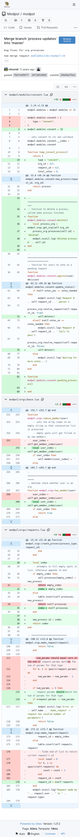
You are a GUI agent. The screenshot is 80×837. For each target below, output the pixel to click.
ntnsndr (14, 69)
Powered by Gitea (31, 823)
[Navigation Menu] (74, 4)
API (63, 833)
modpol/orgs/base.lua (24, 399)
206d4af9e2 (67, 75)
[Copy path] (51, 94)
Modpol (13, 14)
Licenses (50, 833)
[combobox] (58, 87)
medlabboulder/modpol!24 (48, 55)
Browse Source (67, 39)
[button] (15, 20)
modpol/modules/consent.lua (28, 94)
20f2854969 (39, 75)
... (6, 60)
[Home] (7, 4)
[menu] (75, 87)
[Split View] (66, 87)
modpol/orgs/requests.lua (27, 530)
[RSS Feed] (5, 20)
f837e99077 (21, 75)
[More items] (76, 28)
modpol (29, 14)
